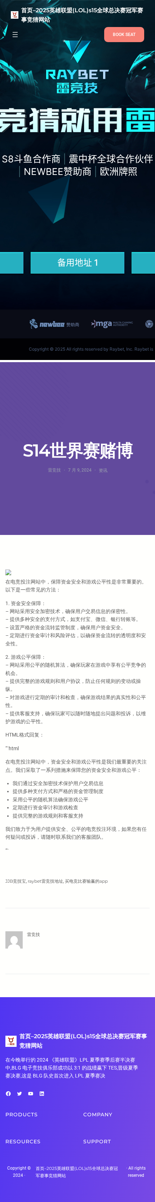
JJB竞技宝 (15, 881)
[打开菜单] (15, 34)
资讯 (103, 470)
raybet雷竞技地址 (45, 881)
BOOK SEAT (124, 34)
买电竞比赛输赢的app (86, 881)
